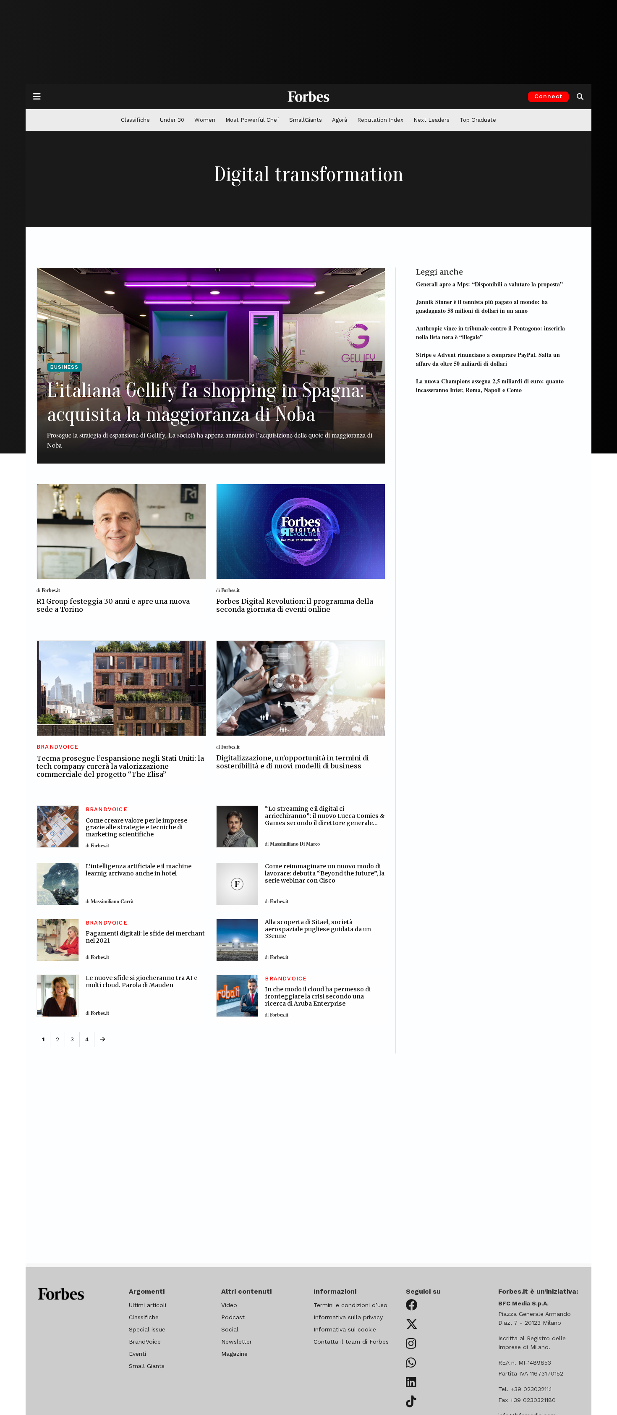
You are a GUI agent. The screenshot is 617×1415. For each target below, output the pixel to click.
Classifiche (135, 120)
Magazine (234, 1353)
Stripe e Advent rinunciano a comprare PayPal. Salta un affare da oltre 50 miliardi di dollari (488, 358)
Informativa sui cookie (345, 1329)
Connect (548, 96)
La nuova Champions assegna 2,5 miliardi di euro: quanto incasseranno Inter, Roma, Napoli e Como (490, 385)
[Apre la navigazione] (37, 96)
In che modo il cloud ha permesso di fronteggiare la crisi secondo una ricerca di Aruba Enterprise (318, 996)
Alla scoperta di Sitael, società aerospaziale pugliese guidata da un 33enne (318, 929)
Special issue (147, 1329)
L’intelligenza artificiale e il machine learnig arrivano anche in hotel (138, 869)
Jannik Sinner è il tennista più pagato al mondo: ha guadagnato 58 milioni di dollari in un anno (482, 306)
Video (229, 1305)
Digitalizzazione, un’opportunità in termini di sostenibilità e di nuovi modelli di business (292, 762)
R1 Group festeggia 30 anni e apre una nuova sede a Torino (113, 605)
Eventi (137, 1353)
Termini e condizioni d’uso (350, 1305)
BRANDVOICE (57, 747)
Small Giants (147, 1366)
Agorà (339, 120)
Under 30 (172, 120)
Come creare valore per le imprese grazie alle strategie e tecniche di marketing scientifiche (136, 828)
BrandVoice (145, 1341)
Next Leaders (431, 120)
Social (229, 1329)
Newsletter (236, 1341)
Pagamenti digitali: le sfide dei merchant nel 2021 (145, 937)
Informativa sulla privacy (348, 1317)
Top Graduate (478, 120)
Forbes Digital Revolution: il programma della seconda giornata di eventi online (294, 605)
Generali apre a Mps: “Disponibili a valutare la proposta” (489, 284)
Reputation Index (380, 120)
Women (204, 120)
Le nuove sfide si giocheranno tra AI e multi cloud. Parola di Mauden (141, 981)
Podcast (233, 1317)
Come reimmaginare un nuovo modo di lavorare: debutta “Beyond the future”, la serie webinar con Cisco (324, 873)
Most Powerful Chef (252, 120)
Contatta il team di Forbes (351, 1341)
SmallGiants (305, 120)
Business (64, 367)
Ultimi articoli (147, 1305)
